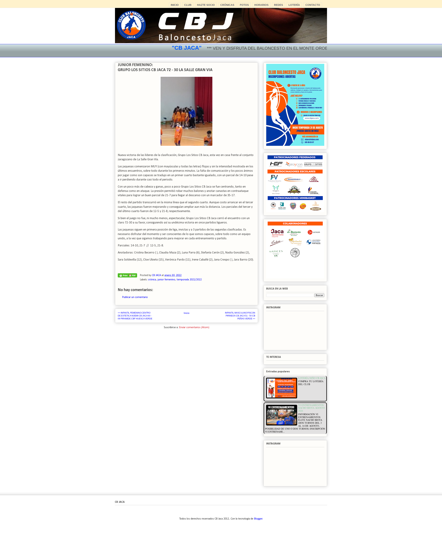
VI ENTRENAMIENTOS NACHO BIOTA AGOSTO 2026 (311, 408)
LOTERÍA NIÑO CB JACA (311, 378)
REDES (278, 4)
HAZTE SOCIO (206, 4)
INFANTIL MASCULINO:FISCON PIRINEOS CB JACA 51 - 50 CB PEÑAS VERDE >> (240, 316)
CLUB (187, 4)
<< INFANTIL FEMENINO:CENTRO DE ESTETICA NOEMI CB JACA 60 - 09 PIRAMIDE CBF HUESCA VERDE (135, 316)
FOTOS (244, 4)
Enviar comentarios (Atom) (194, 327)
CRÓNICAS (227, 4)
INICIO (175, 4)
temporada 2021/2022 (189, 279)
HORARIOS (261, 4)
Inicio (186, 313)
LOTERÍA (294, 4)
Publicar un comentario (135, 297)
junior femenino (166, 279)
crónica (152, 279)
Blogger (258, 518)
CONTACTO (312, 4)
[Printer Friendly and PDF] (127, 276)
